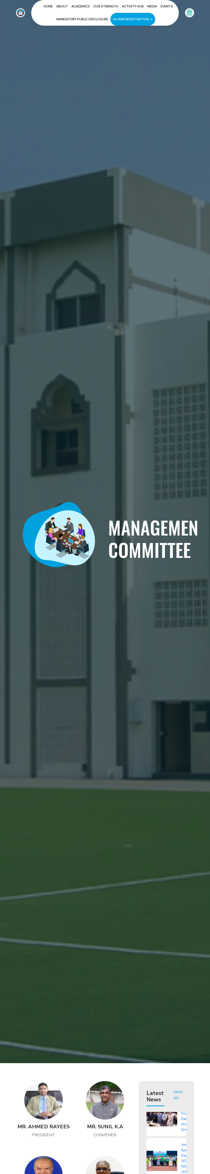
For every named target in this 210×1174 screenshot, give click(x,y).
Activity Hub (133, 6)
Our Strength (105, 6)
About (62, 6)
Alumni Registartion (131, 19)
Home (48, 6)
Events (167, 6)
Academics (80, 6)
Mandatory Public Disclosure (82, 19)
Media (152, 6)
